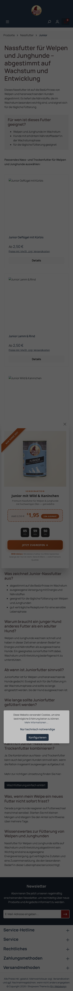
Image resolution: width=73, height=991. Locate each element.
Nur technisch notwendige (37, 729)
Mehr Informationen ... (37, 722)
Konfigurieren (38, 737)
